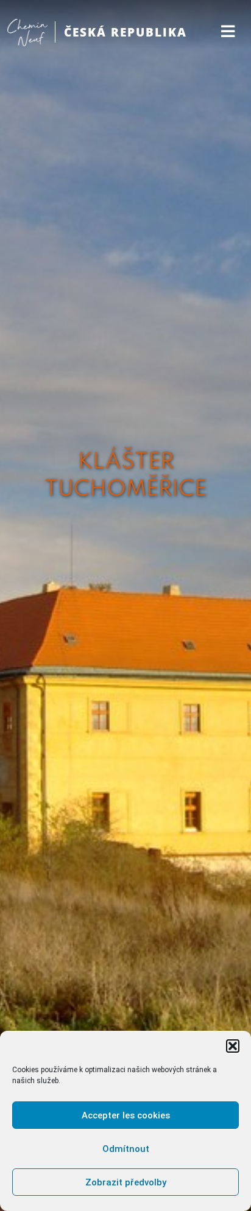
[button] (233, 1046)
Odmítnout (125, 1148)
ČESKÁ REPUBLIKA (125, 32)
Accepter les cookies (126, 1115)
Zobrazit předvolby (125, 1182)
